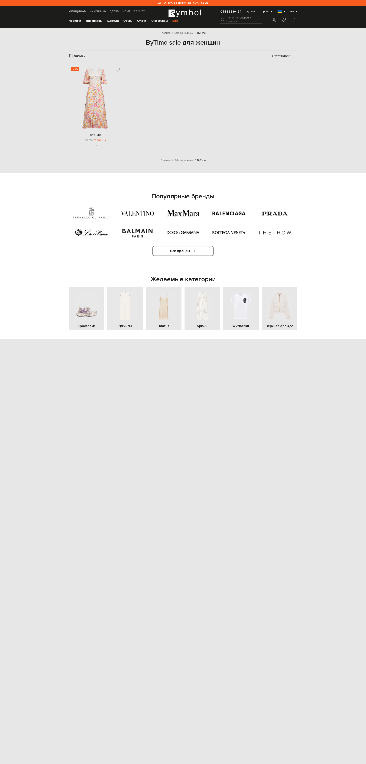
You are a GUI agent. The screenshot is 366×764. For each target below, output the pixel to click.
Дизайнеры (94, 21)
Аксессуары (159, 21)
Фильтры (79, 56)
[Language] (281, 12)
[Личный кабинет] (274, 20)
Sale (175, 21)
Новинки (75, 21)
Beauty (139, 11)
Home (126, 11)
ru (292, 11)
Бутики (250, 11)
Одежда (113, 21)
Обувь (127, 21)
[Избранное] (283, 20)
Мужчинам (98, 11)
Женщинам (77, 11)
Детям (114, 11)
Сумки (141, 21)
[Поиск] (222, 20)
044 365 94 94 (230, 12)
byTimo (95, 135)
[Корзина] (293, 20)
